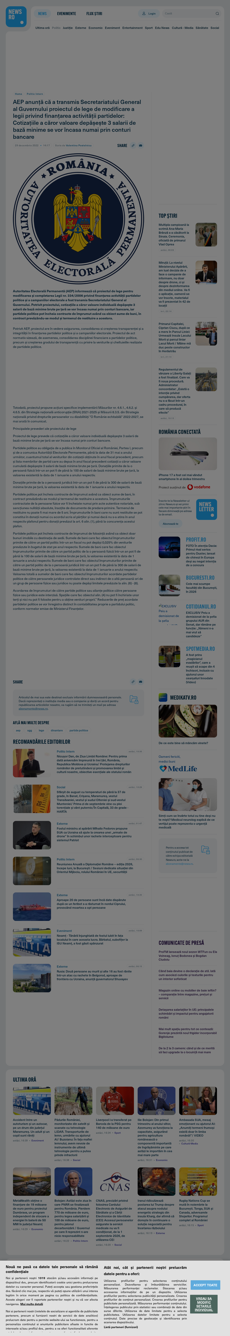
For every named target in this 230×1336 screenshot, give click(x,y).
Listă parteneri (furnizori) (121, 1327)
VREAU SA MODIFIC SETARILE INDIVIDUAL (204, 1304)
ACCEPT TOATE (205, 1285)
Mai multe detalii (31, 1304)
